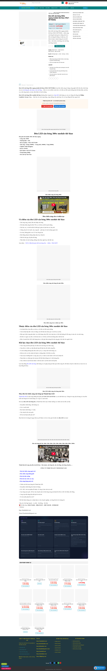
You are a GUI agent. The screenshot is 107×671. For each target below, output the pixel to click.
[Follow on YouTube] (60, 663)
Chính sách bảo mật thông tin (78, 645)
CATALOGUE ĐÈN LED (64, 7)
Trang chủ (36, 7)
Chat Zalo (4, 663)
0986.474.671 (58, 641)
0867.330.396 (58, 643)
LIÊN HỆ (72, 7)
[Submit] (63, 3)
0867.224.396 (58, 645)
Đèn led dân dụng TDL (77, 29)
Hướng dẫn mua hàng (77, 646)
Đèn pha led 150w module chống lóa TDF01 (25, 629)
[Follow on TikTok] (52, 663)
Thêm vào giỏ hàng (60, 46)
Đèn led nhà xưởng (25, 476)
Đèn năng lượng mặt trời (26, 481)
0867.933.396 (58, 647)
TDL (61, 669)
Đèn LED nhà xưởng (24, 651)
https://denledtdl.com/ (41, 651)
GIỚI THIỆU (42, 7)
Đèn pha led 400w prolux (53, 579)
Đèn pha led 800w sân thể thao (25, 604)
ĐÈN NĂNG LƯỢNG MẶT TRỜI (79, 21)
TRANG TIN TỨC (54, 7)
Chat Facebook (5, 666)
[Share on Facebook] (49, 78)
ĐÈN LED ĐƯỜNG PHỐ (77, 17)
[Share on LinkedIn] (57, 78)
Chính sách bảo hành (77, 643)
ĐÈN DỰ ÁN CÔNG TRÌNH (78, 27)
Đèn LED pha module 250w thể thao (81, 580)
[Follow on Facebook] (50, 663)
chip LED (56, 95)
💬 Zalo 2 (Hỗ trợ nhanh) (60, 106)
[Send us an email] (56, 663)
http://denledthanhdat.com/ (42, 643)
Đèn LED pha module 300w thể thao (67, 605)
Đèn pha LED (22, 647)
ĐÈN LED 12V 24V (76, 14)
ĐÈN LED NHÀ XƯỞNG (77, 19)
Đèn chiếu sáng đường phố (27, 473)
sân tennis (32, 90)
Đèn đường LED (23, 649)
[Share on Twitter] (51, 78)
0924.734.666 (58, 652)
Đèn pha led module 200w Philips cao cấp (39, 605)
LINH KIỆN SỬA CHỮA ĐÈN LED (79, 25)
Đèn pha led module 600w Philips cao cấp (53, 605)
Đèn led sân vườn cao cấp (27, 478)
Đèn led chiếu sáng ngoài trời (27, 471)
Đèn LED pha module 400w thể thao (39, 580)
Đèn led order (75, 34)
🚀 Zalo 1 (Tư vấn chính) (47, 106)
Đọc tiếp (39, 583)
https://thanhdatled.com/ (25, 510)
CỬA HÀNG (47, 7)
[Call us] (58, 663)
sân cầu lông (38, 90)
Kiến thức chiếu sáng (77, 38)
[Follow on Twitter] (54, 663)
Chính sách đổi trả (76, 641)
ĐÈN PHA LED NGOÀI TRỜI (78, 12)
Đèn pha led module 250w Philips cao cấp (81, 605)
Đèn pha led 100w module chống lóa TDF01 (39, 629)
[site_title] (53, 669)
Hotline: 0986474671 (6, 668)
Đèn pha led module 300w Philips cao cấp (67, 580)
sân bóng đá (26, 90)
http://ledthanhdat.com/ (41, 646)
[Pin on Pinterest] (55, 78)
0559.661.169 (58, 650)
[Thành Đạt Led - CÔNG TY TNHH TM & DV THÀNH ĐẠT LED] (24, 3)
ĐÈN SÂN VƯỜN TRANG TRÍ (78, 23)
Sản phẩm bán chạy (76, 36)
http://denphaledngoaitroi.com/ (43, 648)
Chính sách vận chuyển (77, 648)
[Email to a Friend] (53, 78)
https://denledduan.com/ (41, 653)
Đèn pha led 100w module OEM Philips (25, 580)
